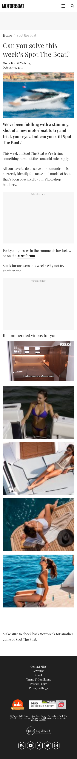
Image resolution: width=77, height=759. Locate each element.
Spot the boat (26, 35)
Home (7, 35)
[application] (38, 361)
